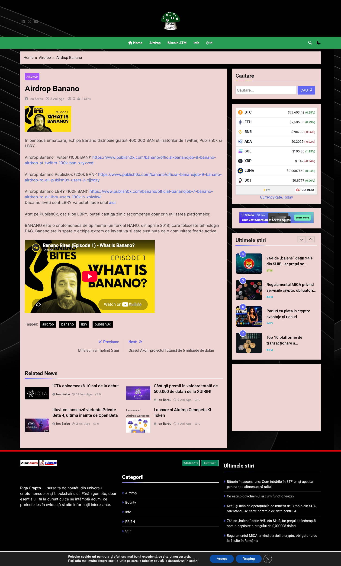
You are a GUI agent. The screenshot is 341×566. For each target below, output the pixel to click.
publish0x (103, 324)
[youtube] (36, 22)
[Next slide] (311, 239)
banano (67, 324)
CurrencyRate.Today (276, 197)
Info (196, 43)
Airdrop (155, 43)
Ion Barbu (36, 98)
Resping (249, 559)
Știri (209, 43)
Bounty (130, 502)
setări (193, 561)
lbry (84, 324)
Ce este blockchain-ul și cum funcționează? (260, 496)
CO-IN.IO (308, 190)
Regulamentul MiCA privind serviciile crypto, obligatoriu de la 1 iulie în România (291, 290)
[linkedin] (23, 22)
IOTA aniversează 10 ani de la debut (85, 386)
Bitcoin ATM (177, 43)
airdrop (48, 324)
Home (137, 43)
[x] (29, 22)
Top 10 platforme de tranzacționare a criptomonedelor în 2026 (288, 343)
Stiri (270, 271)
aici (112, 202)
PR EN (130, 522)
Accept (222, 559)
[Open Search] (310, 42)
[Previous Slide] (301, 239)
